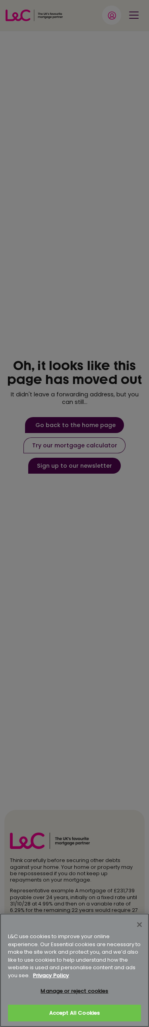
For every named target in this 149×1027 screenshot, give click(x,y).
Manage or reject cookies (74, 991)
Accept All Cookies (74, 1013)
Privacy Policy (51, 975)
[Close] (139, 924)
